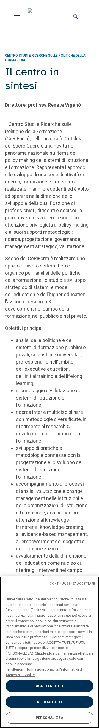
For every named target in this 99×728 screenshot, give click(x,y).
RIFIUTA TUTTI (49, 702)
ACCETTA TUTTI (49, 686)
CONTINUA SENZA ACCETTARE (72, 583)
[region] (49, 652)
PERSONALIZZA (49, 718)
